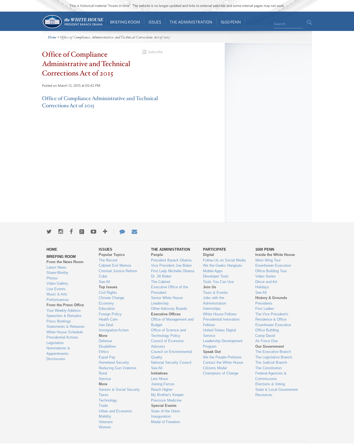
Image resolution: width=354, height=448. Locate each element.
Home (72, 21)
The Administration (191, 22)
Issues (155, 22)
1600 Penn (231, 22)
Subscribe (155, 52)
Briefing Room (125, 22)
